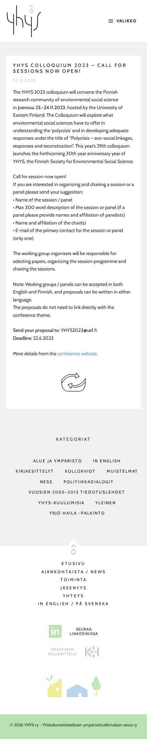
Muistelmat (122, 471)
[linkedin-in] (55, 631)
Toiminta (74, 579)
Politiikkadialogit (89, 481)
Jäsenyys (74, 587)
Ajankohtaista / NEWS (73, 571)
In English (107, 460)
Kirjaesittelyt (35, 471)
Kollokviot (80, 471)
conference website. (77, 353)
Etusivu (73, 563)
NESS (46, 481)
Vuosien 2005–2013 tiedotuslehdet (77, 492)
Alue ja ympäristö (57, 460)
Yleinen (105, 502)
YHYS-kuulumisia (61, 502)
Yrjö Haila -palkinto (77, 513)
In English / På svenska (73, 603)
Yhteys (73, 595)
